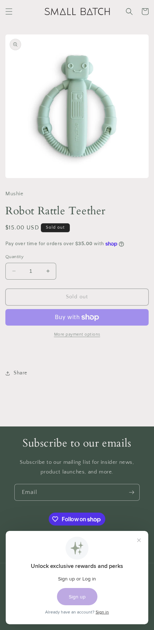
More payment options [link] (77, 334)
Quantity (14, 256)
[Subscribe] (131, 492)
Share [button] (20, 373)
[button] (9, 11)
